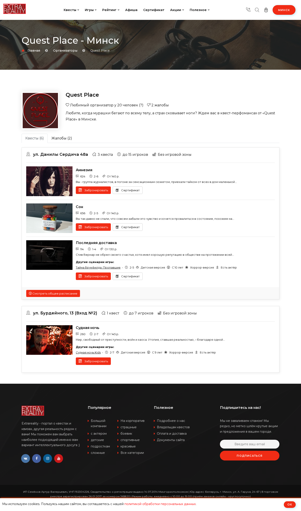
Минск (284, 10)
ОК (289, 504)
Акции (175, 10)
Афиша (131, 10)
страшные (129, 427)
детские (97, 440)
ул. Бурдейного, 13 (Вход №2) (64, 313)
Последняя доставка (96, 243)
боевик (126, 434)
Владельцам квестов (173, 427)
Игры (89, 10)
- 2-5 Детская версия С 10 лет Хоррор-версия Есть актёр (156, 267)
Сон (79, 207)
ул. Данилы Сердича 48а (60, 154)
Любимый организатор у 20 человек (106, 105)
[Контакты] (248, 10)
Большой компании (98, 423)
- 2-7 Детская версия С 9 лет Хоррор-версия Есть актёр (146, 352)
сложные (98, 453)
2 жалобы (159, 105)
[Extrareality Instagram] (47, 458)
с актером (99, 434)
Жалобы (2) (61, 138)
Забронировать (96, 190)
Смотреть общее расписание (54, 293)
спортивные (130, 440)
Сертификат (153, 10)
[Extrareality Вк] (25, 458)
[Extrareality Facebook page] (36, 458)
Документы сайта (171, 440)
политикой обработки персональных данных (160, 504)
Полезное (198, 10)
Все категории (132, 453)
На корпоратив (133, 421)
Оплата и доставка (172, 434)
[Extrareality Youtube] (58, 458)
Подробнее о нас (171, 421)
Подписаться (249, 455)
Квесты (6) (34, 138)
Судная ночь (87, 328)
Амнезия (84, 170)
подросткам (100, 446)
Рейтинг (109, 10)
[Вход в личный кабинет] (266, 10)
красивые (128, 446)
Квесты (70, 10)
